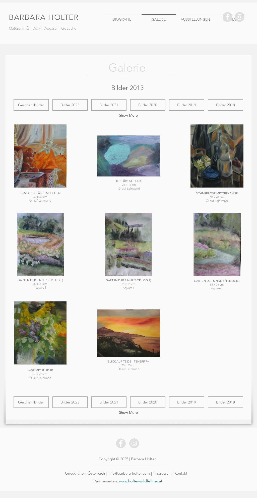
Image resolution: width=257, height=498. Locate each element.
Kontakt (180, 473)
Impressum (163, 473)
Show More (128, 115)
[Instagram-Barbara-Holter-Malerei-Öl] (239, 17)
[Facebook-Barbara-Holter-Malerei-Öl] (227, 17)
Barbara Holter (143, 459)
